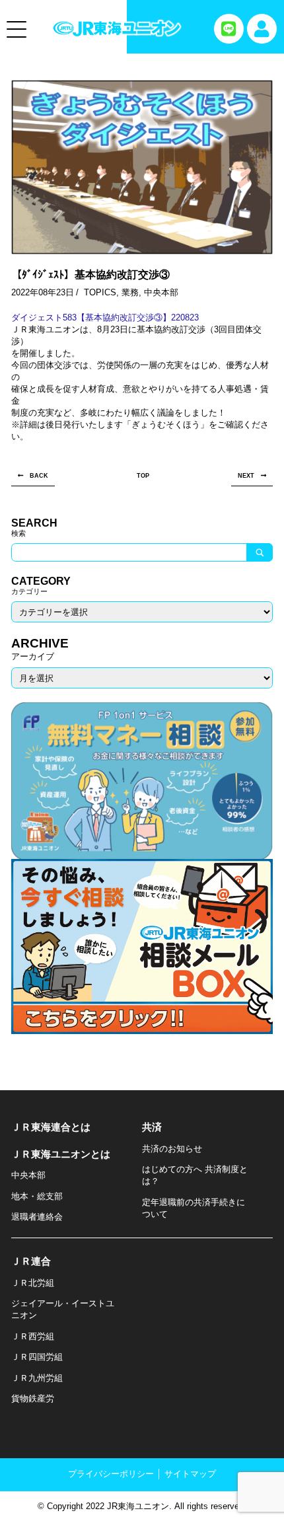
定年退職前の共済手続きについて (193, 1208)
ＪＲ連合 (31, 1261)
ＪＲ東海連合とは (50, 1127)
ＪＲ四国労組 (37, 1357)
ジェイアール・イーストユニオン (62, 1309)
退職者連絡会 (37, 1217)
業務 (130, 292)
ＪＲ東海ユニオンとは (60, 1154)
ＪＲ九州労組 (37, 1378)
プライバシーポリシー (111, 1474)
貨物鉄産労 (32, 1398)
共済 (152, 1127)
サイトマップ (190, 1474)
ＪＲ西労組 (32, 1336)
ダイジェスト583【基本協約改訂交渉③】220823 (105, 317)
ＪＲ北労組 (32, 1283)
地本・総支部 (37, 1196)
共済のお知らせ (172, 1149)
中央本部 (161, 292)
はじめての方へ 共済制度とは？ (195, 1175)
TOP (143, 475)
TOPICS (100, 292)
